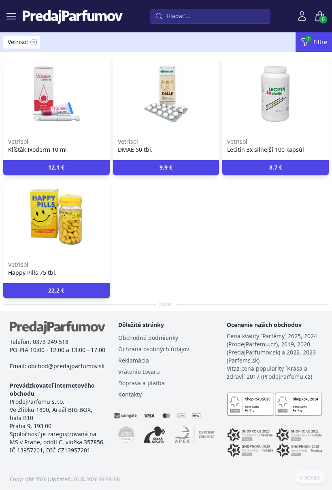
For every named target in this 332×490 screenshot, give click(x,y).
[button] (56, 167)
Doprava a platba (141, 383)
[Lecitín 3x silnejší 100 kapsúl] (276, 93)
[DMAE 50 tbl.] (166, 93)
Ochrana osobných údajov (153, 349)
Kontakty (130, 394)
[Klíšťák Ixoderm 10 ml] (56, 93)
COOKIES (310, 478)
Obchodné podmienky (148, 338)
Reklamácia (133, 360)
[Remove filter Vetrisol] (33, 42)
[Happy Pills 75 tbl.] (56, 216)
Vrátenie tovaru (139, 371)
